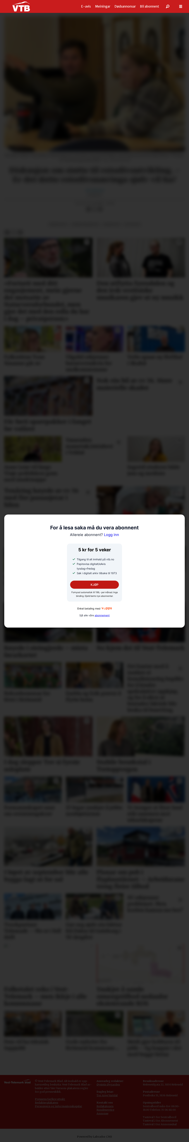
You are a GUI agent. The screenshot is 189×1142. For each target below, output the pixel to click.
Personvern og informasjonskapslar (58, 1106)
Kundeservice (105, 1109)
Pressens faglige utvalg (50, 1099)
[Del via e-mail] (100, 209)
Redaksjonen (105, 1106)
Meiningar (102, 6)
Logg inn (94, 535)
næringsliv (58, 224)
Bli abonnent (149, 6)
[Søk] (167, 6)
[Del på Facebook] (88, 209)
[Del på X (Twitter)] (94, 209)
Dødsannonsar (125, 6)
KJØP (94, 585)
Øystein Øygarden (108, 1084)
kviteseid (132, 224)
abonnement (102, 615)
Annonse (102, 1113)
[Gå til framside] (21, 6)
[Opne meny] (180, 6)
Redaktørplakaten (46, 1102)
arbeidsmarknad (85, 224)
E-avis (86, 6)
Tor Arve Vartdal (107, 1095)
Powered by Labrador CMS (94, 1136)
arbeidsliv (111, 224)
